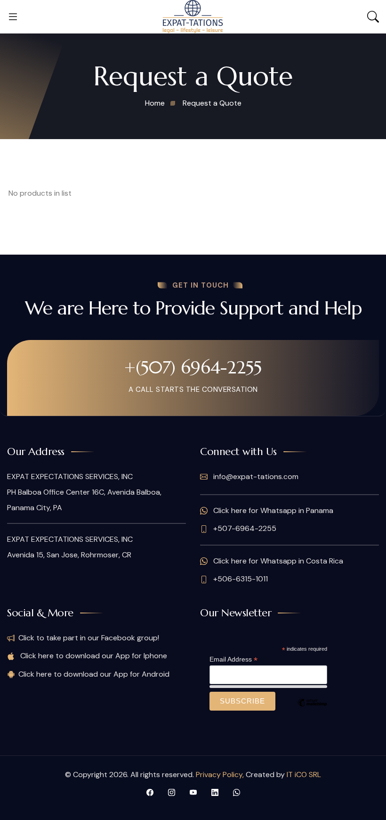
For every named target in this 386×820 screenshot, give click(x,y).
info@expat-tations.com (254, 476)
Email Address (233, 659)
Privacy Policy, (221, 774)
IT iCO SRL (304, 774)
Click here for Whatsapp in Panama (272, 510)
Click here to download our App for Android (93, 674)
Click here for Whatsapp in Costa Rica (277, 561)
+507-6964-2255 (243, 528)
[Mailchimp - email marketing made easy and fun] (312, 709)
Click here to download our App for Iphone (92, 656)
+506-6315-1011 (239, 579)
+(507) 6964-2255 (193, 367)
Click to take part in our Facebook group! (88, 638)
